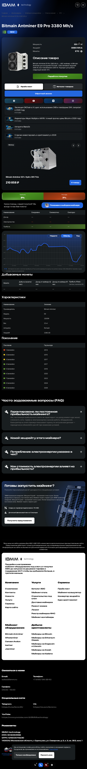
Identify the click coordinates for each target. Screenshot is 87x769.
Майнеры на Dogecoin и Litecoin (43, 645)
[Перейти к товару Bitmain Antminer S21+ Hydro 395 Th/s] (43, 158)
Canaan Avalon (13, 641)
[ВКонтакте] (53, 100)
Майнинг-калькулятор (69, 592)
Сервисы (9, 604)
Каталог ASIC (38, 589)
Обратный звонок (43, 94)
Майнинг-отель (39, 592)
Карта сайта (11, 607)
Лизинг (35, 610)
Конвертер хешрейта (69, 596)
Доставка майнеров (42, 602)
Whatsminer (11, 638)
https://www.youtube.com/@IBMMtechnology (11, 717)
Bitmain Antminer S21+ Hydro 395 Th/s (22, 177)
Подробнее (53, 749)
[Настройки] (52, 765)
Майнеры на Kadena (42, 654)
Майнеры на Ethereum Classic (43, 639)
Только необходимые (26, 755)
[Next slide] (78, 146)
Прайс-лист (64, 589)
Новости (9, 596)
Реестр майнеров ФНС (43, 613)
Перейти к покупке (57, 76)
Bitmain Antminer (14, 634)
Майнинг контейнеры (42, 617)
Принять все (46, 755)
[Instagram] (73, 100)
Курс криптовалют (67, 600)
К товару (75, 182)
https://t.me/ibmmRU (11, 707)
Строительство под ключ (41, 597)
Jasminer (10, 649)
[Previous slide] (73, 146)
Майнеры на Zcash (41, 650)
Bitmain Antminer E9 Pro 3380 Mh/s (14, 16)
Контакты (10, 592)
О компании (11, 589)
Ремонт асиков (39, 606)
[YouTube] (33, 100)
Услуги (8, 600)
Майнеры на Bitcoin (41, 634)
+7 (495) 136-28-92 (42, 680)
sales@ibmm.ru (9, 680)
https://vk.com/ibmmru (44, 707)
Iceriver (9, 645)
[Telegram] (14, 100)
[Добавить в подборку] (79, 43)
